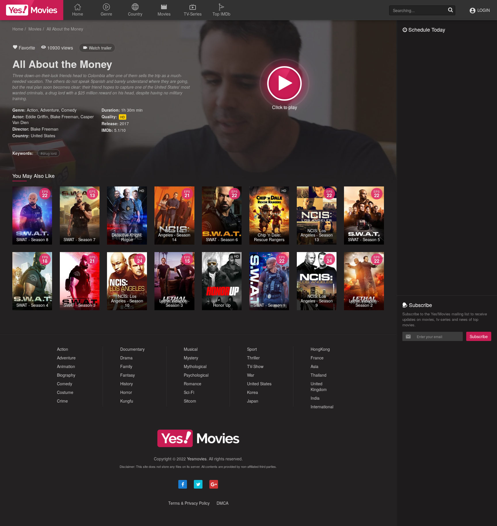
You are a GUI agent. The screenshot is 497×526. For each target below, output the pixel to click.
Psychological (196, 375)
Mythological (195, 366)
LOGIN (483, 10)
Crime (62, 401)
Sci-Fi (189, 392)
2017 (124, 123)
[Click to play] (284, 83)
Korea (252, 392)
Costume (65, 392)
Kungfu (126, 401)
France (317, 358)
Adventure (49, 110)
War (250, 375)
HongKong (320, 349)
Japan (252, 401)
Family (126, 366)
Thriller (253, 358)
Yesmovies (197, 459)
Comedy (69, 110)
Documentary (132, 349)
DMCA (222, 503)
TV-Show (255, 366)
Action (32, 110)
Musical (191, 349)
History (126, 383)
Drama (126, 358)
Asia (314, 366)
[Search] (450, 10)
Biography (66, 375)
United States (43, 135)
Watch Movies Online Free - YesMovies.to (32, 10)
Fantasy (127, 375)
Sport (252, 349)
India (315, 398)
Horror (126, 392)
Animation (66, 366)
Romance (192, 383)
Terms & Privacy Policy (189, 503)
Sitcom (190, 401)
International (322, 406)
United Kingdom (319, 386)
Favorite (26, 47)
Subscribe (479, 336)
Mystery (191, 358)
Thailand (318, 375)
